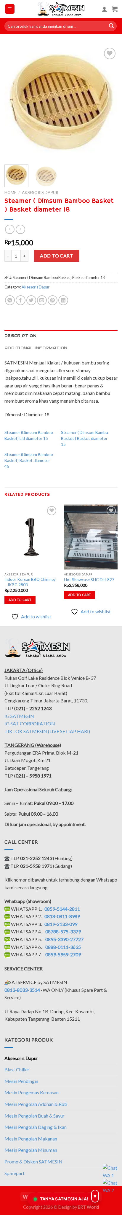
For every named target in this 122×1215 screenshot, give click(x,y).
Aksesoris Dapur (40, 192)
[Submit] (111, 26)
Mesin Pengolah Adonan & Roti (35, 1104)
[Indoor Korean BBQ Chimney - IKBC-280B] (31, 537)
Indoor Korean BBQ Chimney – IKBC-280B (30, 582)
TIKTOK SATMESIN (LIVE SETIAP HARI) (47, 731)
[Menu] (10, 9)
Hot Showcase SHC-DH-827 (89, 579)
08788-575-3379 (63, 931)
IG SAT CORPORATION (29, 723)
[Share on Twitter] (31, 300)
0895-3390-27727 (64, 939)
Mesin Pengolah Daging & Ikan (35, 1127)
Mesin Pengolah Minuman (30, 1150)
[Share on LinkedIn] (63, 300)
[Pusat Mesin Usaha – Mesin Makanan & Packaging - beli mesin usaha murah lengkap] (61, 9)
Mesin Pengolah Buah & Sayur (34, 1115)
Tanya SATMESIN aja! (64, 1198)
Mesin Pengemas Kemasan (31, 1092)
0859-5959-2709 (63, 954)
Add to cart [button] (20, 600)
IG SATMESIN (19, 716)
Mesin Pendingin (21, 1081)
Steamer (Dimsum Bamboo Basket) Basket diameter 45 (28, 460)
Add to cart (56, 255)
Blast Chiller (16, 1069)
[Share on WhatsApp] (10, 300)
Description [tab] (20, 335)
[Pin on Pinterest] (52, 300)
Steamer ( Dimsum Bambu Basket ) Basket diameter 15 (84, 438)
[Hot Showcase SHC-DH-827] (91, 537)
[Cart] (115, 8)
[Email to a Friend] (42, 300)
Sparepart (14, 1173)
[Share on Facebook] (20, 300)
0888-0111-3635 (63, 947)
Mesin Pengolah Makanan (30, 1138)
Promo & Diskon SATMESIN (33, 1161)
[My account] (104, 8)
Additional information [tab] (36, 347)
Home (10, 192)
